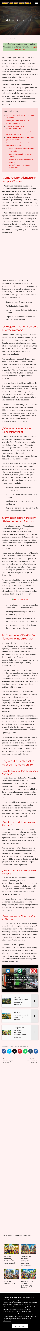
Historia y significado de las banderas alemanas (30, 1061)
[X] (14, 1051)
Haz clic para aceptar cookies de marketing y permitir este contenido (20, 978)
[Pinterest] (20, 1051)
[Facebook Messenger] (9, 1051)
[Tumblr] (30, 1051)
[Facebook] (4, 1051)
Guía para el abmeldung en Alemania (8, 1061)
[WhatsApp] (25, 1051)
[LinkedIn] (36, 1051)
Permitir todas (20, 1326)
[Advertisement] (20, 256)
